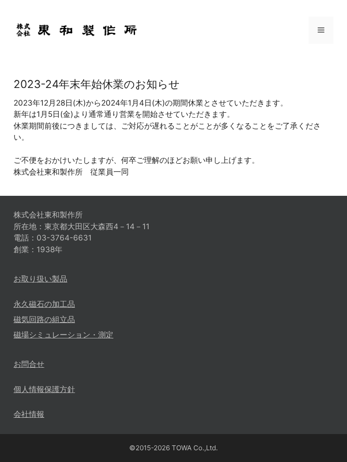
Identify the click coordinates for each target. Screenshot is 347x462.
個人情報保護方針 (44, 389)
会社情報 (29, 414)
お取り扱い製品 (40, 278)
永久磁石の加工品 (44, 304)
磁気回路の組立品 (44, 319)
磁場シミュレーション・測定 (63, 334)
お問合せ (29, 364)
